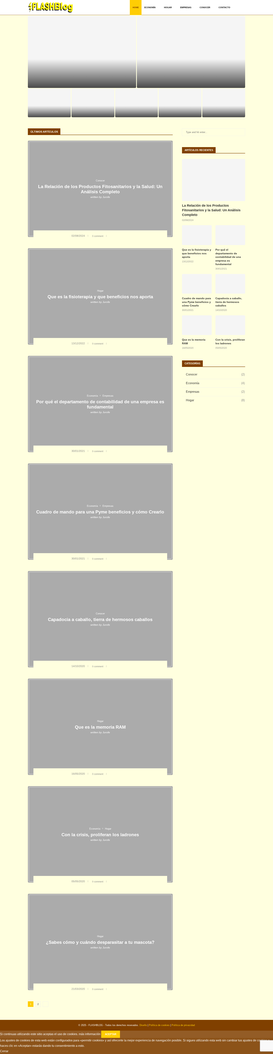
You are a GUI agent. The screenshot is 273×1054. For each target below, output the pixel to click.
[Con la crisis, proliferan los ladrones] (223, 103)
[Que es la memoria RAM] (180, 103)
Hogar (168, 7)
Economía (150, 7)
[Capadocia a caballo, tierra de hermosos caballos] (230, 284)
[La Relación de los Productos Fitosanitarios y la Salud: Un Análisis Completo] (213, 180)
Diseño (143, 1025)
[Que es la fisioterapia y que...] (191, 52)
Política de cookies (159, 1025)
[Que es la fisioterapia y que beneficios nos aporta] (197, 235)
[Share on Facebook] (114, 235)
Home (136, 7)
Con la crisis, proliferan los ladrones (100, 834)
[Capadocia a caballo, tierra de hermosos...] (136, 103)
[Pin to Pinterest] (121, 235)
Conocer (205, 7)
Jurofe (106, 197)
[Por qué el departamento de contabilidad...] (49, 103)
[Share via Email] (129, 235)
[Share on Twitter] (118, 235)
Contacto (224, 7)
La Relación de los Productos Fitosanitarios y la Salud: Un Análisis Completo (100, 189)
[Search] (243, 7)
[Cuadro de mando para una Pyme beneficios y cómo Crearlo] (197, 284)
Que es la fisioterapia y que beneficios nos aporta (191, 78)
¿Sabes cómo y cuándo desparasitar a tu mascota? (100, 942)
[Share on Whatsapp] (126, 235)
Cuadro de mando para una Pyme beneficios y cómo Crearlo (93, 109)
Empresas (185, 7)
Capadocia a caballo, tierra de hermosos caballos (100, 619)
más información (89, 1034)
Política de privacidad (183, 1025)
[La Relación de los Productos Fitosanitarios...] (82, 52)
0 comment (90, 83)
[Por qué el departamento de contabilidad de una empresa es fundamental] (230, 235)
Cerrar (4, 1051)
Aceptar (110, 1034)
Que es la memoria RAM (180, 112)
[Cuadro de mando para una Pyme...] (93, 103)
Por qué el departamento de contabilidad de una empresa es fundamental (49, 109)
